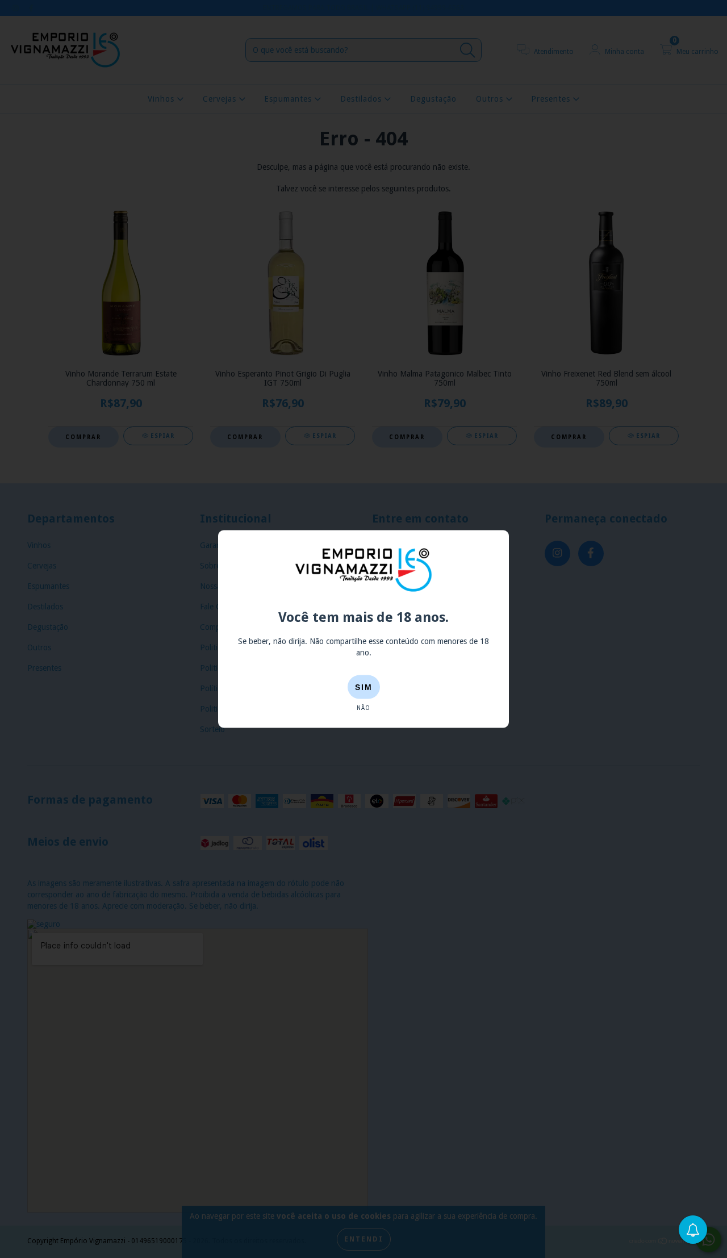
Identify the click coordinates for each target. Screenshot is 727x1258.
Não (363, 708)
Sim (364, 687)
